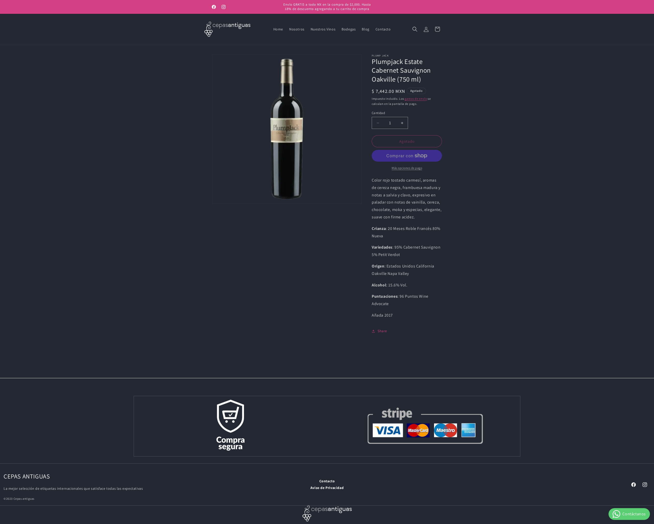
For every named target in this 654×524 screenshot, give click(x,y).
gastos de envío (416, 99)
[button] (415, 29)
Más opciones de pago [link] (407, 168)
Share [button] (382, 331)
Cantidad (378, 113)
